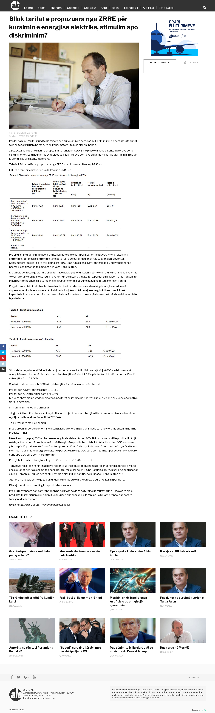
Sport (41, 7)
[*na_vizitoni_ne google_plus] (26, 677)
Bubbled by (196, 710)
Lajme (28, 7)
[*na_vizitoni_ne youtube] (34, 677)
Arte (104, 7)
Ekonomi (56, 7)
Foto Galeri (166, 7)
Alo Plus (148, 7)
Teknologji (131, 7)
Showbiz (90, 7)
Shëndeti (73, 7)
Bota (115, 7)
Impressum (193, 677)
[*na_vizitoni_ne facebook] (12, 677)
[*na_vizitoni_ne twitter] (18, 677)
